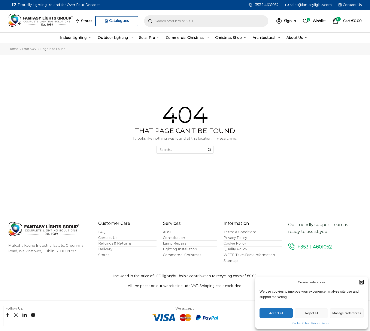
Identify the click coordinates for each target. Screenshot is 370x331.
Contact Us (352, 5)
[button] (361, 282)
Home (13, 49)
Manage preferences (346, 313)
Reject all (311, 313)
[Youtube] (33, 315)
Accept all (276, 313)
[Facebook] (8, 315)
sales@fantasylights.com (311, 5)
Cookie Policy (300, 323)
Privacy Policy (320, 323)
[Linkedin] (24, 315)
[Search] (210, 150)
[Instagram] (16, 315)
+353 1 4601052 (266, 5)
